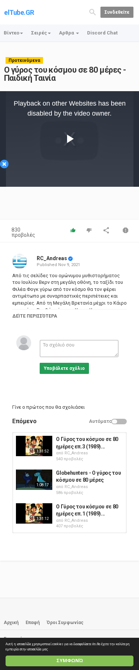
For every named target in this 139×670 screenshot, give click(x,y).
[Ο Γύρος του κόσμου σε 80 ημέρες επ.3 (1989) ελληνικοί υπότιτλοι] (34, 446)
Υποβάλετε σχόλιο (64, 368)
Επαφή (33, 622)
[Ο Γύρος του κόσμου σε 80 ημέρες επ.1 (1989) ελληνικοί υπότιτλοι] (34, 513)
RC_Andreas (52, 258)
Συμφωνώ (69, 660)
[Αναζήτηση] (92, 11)
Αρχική (11, 622)
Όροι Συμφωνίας (65, 622)
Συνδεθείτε (117, 12)
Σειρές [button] (39, 33)
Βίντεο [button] (11, 33)
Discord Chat (102, 33)
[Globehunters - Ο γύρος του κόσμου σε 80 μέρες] (34, 480)
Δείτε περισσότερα (34, 316)
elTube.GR (19, 12)
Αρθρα (67, 33)
